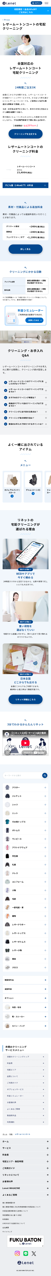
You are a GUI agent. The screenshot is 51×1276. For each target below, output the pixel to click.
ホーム (5, 1134)
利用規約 (10, 1122)
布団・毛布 (16, 1007)
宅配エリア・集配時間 (12, 1161)
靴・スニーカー (18, 1016)
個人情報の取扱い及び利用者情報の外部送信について (21, 1207)
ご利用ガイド (12, 1082)
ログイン (38, 3)
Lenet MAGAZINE (11, 1188)
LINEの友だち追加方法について (13, 1223)
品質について (12, 1076)
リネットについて (10, 1174)
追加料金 (8, 989)
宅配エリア (11, 1069)
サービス (6, 1147)
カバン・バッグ (18, 1026)
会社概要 (5, 1228)
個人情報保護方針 (8, 1203)
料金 (11, 1134)
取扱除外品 (9, 980)
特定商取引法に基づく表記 (12, 1215)
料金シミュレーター (15, 1096)
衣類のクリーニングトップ (18, 1056)
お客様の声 (11, 1102)
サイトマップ (7, 1232)
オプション (9, 998)
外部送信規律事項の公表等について (15, 1211)
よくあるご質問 (13, 1109)
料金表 (10, 1063)
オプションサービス (15, 1089)
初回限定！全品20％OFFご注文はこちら (25, 11)
